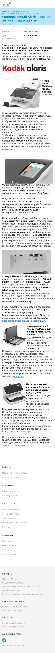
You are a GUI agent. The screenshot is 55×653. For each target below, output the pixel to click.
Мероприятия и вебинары (14, 473)
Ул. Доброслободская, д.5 (13, 582)
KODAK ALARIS (31, 31)
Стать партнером (10, 491)
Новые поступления (20, 11)
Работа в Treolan (9, 545)
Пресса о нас (8, 527)
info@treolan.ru (16, 590)
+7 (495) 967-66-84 (15, 586)
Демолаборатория (10, 477)
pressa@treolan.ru (17, 623)
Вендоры (5, 11)
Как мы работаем (10, 495)
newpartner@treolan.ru (19, 606)
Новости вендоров (10, 518)
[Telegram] (4, 640)
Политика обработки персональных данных (22, 594)
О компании (7, 541)
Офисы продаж (9, 554)
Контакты (6, 549)
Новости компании (10, 509)
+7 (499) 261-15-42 (32, 586)
